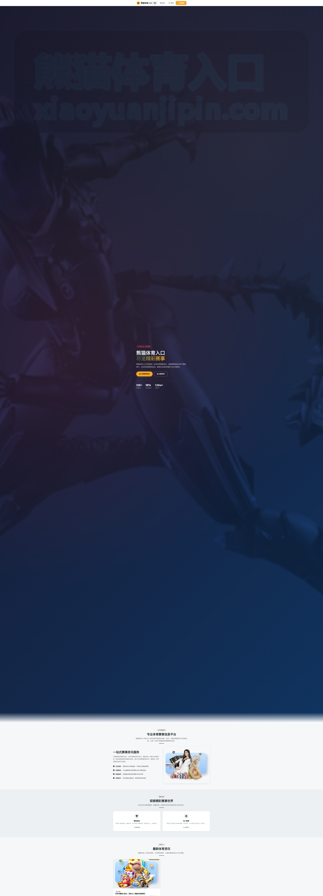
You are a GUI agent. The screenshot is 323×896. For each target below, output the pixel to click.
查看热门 (187, 827)
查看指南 (137, 827)
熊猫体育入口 (146, 3)
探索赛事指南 (145, 374)
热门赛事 (171, 3)
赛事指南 (162, 3)
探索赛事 (181, 3)
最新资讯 (162, 374)
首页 (155, 3)
